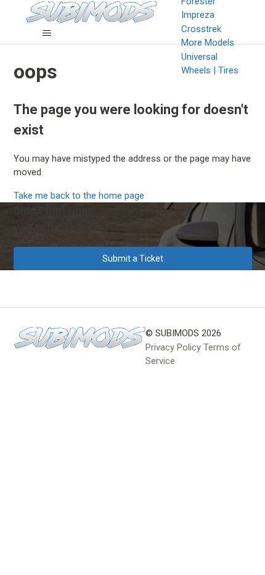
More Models (207, 42)
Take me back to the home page (79, 195)
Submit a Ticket (132, 258)
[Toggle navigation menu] (47, 33)
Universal (199, 56)
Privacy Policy (173, 347)
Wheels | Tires (209, 70)
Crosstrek (201, 29)
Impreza (197, 14)
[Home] (79, 337)
